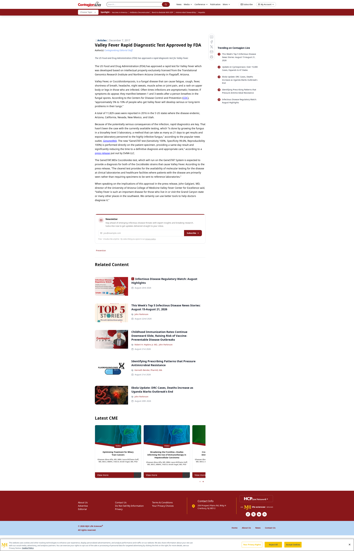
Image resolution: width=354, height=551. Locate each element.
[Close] (350, 544)
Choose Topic (86, 12)
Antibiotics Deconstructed (139, 12)
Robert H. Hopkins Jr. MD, (146, 344)
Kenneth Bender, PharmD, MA (148, 370)
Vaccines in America (119, 12)
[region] (177, 545)
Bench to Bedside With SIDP (162, 12)
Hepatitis (201, 12)
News (179, 4)
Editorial (82, 509)
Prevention (101, 250)
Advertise (83, 505)
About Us (83, 502)
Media (187, 4)
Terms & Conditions (162, 502)
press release (102, 153)
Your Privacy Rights (252, 544)
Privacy (119, 509)
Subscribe (191, 233)
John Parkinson (141, 314)
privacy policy (150, 239)
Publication (215, 4)
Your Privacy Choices (163, 505)
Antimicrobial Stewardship (186, 12)
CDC (185, 98)
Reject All (273, 544)
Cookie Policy (28, 548)
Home (234, 527)
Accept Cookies (293, 544)
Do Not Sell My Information (129, 505)
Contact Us (121, 502)
